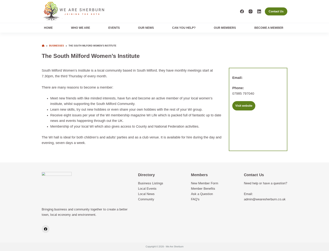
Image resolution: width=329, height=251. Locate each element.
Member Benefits (203, 188)
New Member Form (204, 183)
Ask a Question (202, 194)
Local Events (147, 188)
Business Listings (150, 183)
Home (48, 27)
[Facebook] (242, 11)
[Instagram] (250, 11)
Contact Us (276, 11)
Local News (146, 194)
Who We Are (80, 27)
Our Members (225, 27)
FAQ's (195, 199)
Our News (146, 27)
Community (146, 199)
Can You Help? (184, 27)
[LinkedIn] (259, 11)
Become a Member (268, 27)
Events (114, 27)
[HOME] (43, 45)
